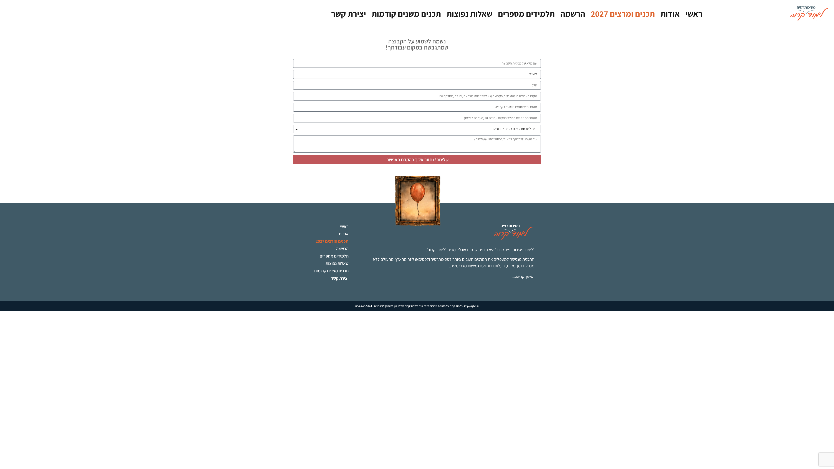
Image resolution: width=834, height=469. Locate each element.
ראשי (693, 14)
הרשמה (572, 14)
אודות (670, 14)
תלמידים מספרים (526, 14)
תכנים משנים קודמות (406, 14)
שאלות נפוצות (469, 14)
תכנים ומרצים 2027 (623, 14)
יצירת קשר (348, 14)
